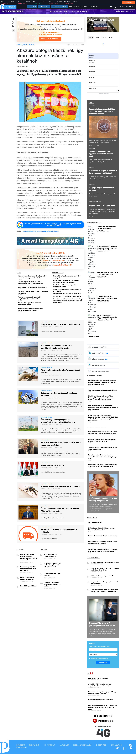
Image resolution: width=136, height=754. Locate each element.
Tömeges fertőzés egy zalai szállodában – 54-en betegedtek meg (102, 448)
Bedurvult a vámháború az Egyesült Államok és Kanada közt (33, 292)
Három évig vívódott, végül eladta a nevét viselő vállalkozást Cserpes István (107, 274)
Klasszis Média (21, 747)
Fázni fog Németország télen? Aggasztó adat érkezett (60, 371)
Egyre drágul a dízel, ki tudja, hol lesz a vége (67, 296)
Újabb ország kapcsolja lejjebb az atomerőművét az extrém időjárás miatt (58, 420)
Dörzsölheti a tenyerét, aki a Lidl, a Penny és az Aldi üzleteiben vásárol (52, 565)
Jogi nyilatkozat (49, 745)
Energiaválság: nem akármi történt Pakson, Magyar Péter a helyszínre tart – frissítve (104, 590)
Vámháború (32, 6)
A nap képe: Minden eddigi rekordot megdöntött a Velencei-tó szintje (29, 298)
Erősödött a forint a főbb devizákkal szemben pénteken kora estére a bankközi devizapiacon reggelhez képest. (102, 211)
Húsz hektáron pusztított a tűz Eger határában (102, 536)
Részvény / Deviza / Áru (95, 201)
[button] (115, 7)
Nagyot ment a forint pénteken (102, 205)
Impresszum (20, 745)
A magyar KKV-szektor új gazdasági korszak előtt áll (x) (102, 624)
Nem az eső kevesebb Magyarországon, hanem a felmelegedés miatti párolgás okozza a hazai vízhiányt (103, 407)
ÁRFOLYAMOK (128, 2)
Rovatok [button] (84, 6)
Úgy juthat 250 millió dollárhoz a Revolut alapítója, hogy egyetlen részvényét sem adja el (107, 248)
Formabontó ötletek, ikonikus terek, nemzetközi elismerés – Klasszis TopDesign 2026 (102, 456)
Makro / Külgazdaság (25, 45)
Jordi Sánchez (41, 231)
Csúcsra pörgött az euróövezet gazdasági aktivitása (59, 394)
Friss (70, 6)
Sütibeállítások (116, 745)
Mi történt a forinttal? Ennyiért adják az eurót (51, 555)
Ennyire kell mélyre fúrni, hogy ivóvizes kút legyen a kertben (52, 584)
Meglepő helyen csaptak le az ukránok (101, 189)
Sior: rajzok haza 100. (95, 522)
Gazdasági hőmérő (12, 11)
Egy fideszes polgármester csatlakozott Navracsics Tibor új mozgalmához (66, 281)
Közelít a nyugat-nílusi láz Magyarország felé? (60, 486)
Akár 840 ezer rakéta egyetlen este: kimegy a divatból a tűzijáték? (106, 228)
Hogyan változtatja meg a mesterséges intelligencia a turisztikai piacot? (30, 309)
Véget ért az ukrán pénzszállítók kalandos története (59, 530)
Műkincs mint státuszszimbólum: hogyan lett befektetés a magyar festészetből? (32, 277)
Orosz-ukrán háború (102, 20)
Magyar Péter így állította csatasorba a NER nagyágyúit (66, 277)
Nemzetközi (92, 105)
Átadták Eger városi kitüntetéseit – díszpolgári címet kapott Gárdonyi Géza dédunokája (103, 550)
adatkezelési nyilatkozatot (97, 658)
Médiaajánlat (34, 745)
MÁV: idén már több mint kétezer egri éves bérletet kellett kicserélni (101, 529)
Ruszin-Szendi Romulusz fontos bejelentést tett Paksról (67, 290)
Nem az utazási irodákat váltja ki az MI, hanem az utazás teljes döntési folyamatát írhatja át (102, 432)
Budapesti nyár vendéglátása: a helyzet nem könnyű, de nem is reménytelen (102, 440)
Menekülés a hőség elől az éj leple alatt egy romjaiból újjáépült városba (102, 692)
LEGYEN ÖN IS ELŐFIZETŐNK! (50, 252)
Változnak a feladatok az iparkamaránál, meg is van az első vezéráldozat (61, 443)
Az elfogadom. (99, 658)
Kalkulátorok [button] (93, 6)
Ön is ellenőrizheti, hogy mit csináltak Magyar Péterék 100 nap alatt (60, 509)
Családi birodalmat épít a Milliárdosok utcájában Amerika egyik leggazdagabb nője (107, 317)
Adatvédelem (64, 745)
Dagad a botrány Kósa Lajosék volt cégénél (27, 578)
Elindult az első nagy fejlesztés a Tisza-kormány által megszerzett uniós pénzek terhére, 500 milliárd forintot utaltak (101, 397)
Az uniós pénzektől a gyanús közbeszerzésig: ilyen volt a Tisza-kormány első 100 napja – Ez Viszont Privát (67, 300)
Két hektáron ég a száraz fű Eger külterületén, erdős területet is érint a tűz (103, 542)
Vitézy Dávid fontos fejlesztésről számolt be (67, 293)
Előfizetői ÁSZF (101, 745)
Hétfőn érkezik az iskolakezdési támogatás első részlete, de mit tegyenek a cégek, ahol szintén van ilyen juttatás (102, 382)
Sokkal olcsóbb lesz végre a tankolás (52, 574)
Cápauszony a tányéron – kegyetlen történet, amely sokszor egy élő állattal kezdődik (102, 465)
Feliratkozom (103, 662)
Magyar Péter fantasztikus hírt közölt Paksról (32, 287)
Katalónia (55, 231)
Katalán (48, 231)
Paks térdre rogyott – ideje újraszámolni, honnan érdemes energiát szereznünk (28, 557)
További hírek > (93, 336)
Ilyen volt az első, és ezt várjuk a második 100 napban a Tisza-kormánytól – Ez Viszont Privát (102, 707)
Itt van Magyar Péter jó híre (52, 465)
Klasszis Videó (44, 6)
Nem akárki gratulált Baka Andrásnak (28, 587)
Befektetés (77, 6)
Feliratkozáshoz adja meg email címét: (99, 646)
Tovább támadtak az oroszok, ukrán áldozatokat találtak (64, 285)
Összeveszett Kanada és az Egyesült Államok (102, 390)
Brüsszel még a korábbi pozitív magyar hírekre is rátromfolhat (28, 568)
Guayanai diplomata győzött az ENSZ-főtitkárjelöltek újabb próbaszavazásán (30, 282)
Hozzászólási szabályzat (82, 745)
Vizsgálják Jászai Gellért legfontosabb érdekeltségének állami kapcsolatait (107, 298)
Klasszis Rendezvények (59, 6)
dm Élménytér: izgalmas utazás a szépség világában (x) (103, 499)
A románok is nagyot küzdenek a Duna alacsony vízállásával (30, 303)
